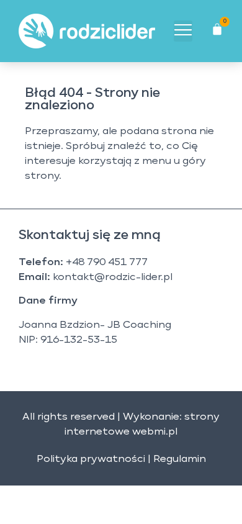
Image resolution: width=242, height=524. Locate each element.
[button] (183, 31)
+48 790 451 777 (107, 263)
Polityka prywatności (91, 459)
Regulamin (179, 459)
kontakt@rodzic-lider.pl (113, 277)
